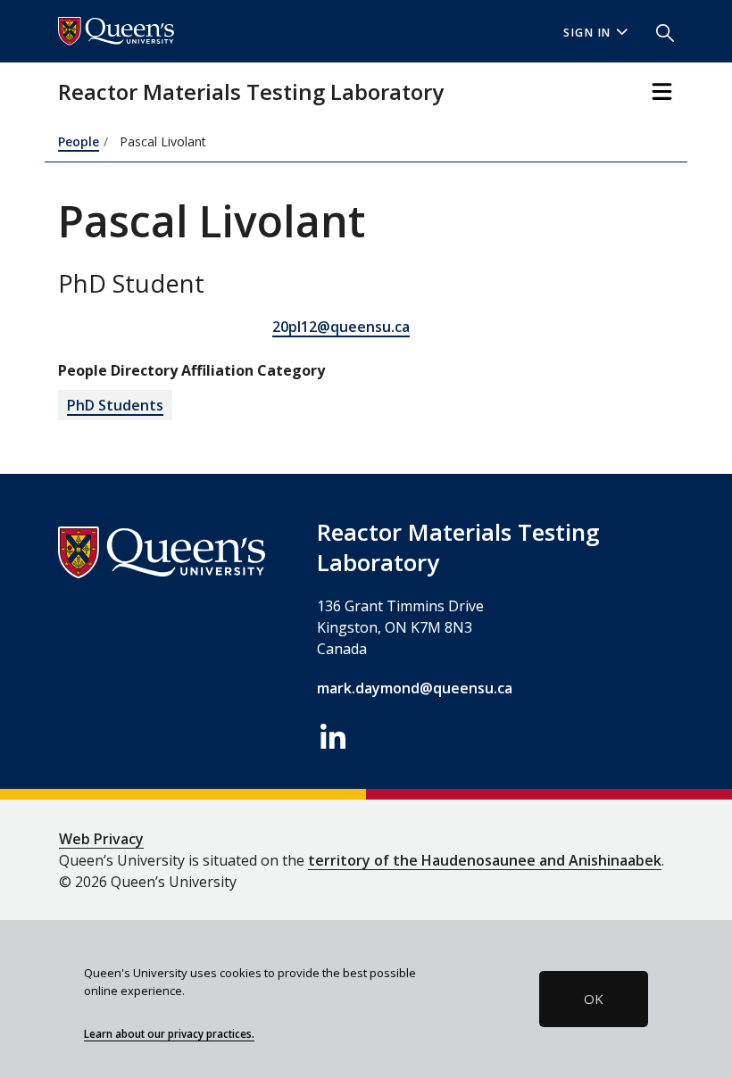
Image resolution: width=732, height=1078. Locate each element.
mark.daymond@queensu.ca (414, 688)
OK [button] (593, 999)
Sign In (587, 32)
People (78, 141)
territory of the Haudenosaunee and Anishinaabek (484, 860)
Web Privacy (101, 839)
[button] (658, 31)
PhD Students (115, 405)
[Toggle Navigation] (662, 91)
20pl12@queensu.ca (341, 326)
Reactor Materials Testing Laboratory (251, 91)
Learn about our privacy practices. (169, 1033)
